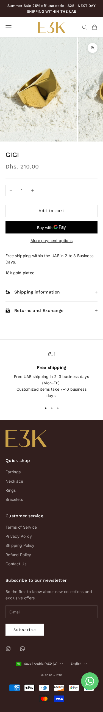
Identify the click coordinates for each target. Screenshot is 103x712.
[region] (51, 375)
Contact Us (15, 563)
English (76, 663)
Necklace (14, 481)
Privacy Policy (18, 536)
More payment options (51, 240)
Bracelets (14, 499)
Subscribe (24, 629)
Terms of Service (21, 527)
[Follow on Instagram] (8, 648)
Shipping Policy (19, 545)
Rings (10, 490)
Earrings (13, 471)
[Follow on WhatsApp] (22, 648)
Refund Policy (18, 554)
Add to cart (52, 210)
